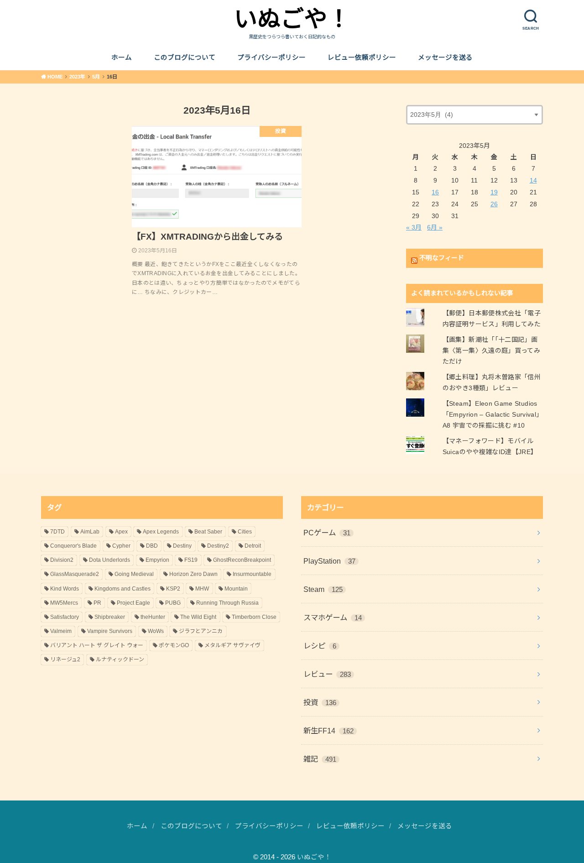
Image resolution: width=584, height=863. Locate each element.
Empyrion (157, 560)
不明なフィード (441, 258)
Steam (323, 589)
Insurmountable (252, 574)
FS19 (191, 560)
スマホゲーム (332, 617)
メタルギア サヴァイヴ (232, 645)
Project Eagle (133, 603)
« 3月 (414, 227)
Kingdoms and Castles (122, 589)
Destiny (182, 546)
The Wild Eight (198, 617)
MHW (202, 589)
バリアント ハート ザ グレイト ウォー (96, 645)
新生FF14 (328, 731)
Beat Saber (208, 531)
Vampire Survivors (109, 631)
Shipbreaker (109, 617)
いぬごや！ (292, 19)
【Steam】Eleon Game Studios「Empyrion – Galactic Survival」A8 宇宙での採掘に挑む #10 (493, 414)
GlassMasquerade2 (74, 574)
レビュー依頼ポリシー (362, 57)
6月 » (435, 227)
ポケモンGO (174, 645)
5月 (96, 76)
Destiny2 (218, 546)
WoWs (156, 631)
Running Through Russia (227, 603)
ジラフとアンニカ (201, 631)
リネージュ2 (65, 659)
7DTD (57, 531)
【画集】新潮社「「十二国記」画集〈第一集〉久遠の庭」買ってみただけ (491, 350)
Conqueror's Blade (73, 546)
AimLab (89, 531)
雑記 (319, 759)
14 (533, 180)
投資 (319, 702)
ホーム (121, 57)
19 (494, 192)
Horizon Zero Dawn (193, 574)
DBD (152, 546)
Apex (121, 531)
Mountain (236, 589)
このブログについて (184, 57)
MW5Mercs (64, 603)
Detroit (253, 546)
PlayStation (329, 561)
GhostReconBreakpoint (242, 560)
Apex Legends (161, 531)
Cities (245, 531)
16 (435, 192)
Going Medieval (134, 574)
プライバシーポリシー (271, 57)
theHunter (153, 617)
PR (97, 603)
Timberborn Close (254, 617)
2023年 (77, 76)
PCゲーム (326, 532)
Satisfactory (64, 617)
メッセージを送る (445, 57)
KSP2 (173, 589)
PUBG (173, 603)
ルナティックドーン (120, 659)
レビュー (327, 674)
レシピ (319, 646)
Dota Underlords (109, 560)
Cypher (121, 546)
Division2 (61, 560)
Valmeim (61, 631)
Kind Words (64, 589)
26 (494, 204)
